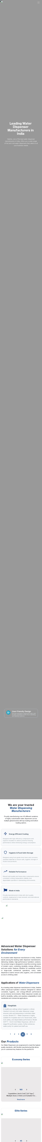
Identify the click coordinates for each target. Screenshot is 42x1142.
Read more (21, 1099)
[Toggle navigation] (38, 2)
